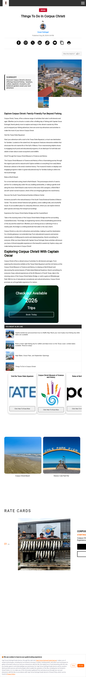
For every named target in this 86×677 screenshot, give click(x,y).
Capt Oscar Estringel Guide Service (46, 660)
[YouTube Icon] (54, 43)
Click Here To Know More (22, 408)
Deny (73, 665)
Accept (81, 665)
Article (43, 10)
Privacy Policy (11, 674)
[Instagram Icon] (25, 43)
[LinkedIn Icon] (39, 43)
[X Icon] (32, 43)
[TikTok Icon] (46, 43)
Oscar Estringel (43, 32)
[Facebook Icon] (18, 43)
